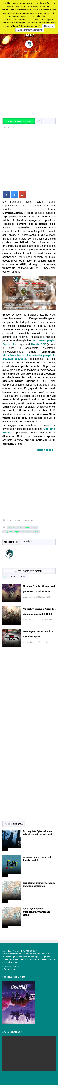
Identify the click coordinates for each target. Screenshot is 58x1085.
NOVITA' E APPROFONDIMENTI (20, 520)
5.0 (9, 527)
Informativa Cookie (10, 969)
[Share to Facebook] (6, 197)
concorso (17, 527)
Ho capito (48, 26)
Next (37, 531)
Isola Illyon (22, 51)
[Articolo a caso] (9, 127)
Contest (27, 527)
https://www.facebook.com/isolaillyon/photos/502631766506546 (29, 357)
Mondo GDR (38, 344)
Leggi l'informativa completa (30, 30)
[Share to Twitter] (14, 197)
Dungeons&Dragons (12, 531)
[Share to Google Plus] (22, 197)
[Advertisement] (29, 88)
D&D (34, 527)
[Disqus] (29, 696)
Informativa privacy (10, 966)
